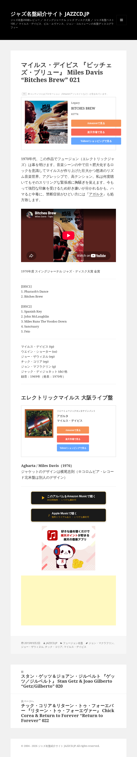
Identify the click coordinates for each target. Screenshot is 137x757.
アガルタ (96, 194)
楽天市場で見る (96, 132)
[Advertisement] (68, 600)
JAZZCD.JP (51, 643)
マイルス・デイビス (75, 646)
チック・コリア (53, 646)
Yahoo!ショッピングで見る (96, 141)
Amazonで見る (96, 123)
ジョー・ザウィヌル (32, 646)
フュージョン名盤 (73, 643)
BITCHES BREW (83, 108)
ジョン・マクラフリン (101, 643)
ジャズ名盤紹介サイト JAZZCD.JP (50, 13)
